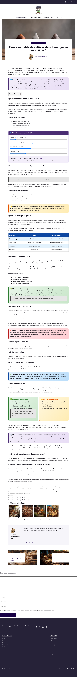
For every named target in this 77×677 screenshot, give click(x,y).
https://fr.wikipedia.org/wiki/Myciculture (19, 497)
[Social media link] (65, 2)
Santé (52, 17)
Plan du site (5, 640)
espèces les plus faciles (54, 446)
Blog (57, 17)
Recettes (46, 17)
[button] (61, 17)
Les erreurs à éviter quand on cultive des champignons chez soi (17, 558)
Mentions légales (6, 644)
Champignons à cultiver (22, 17)
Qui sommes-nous (6, 642)
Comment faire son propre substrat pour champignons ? (60, 558)
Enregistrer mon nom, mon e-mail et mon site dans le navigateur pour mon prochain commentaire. (28, 610)
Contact (4, 2)
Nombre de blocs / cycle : (18, 137)
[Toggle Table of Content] (18, 94)
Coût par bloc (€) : (15, 151)
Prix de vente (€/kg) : (16, 146)
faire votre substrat (13, 448)
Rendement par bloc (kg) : (18, 142)
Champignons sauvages (36, 17)
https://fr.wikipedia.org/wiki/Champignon (19, 499)
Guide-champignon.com (8, 668)
